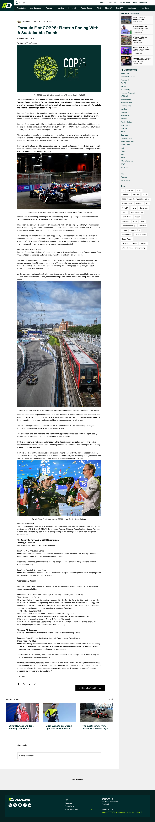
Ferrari (124, 230)
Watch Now (69, 806)
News (134, 208)
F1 (123, 190)
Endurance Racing (128, 226)
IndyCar (130, 190)
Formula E (21, 676)
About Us (68, 803)
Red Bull (144, 243)
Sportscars (144, 208)
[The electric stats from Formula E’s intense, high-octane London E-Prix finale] (96, 712)
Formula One (135, 230)
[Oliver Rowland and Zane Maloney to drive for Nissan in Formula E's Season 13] (22, 712)
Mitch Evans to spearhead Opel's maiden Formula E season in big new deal (59, 727)
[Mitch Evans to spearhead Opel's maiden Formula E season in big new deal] (59, 712)
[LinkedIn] (29, 805)
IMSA (142, 221)
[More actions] (100, 21)
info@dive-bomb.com (110, 802)
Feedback (105, 804)
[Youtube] (20, 805)
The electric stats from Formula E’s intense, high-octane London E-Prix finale (95, 727)
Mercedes (125, 221)
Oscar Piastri (126, 239)
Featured (142, 226)
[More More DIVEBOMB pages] (148, 2)
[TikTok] (25, 805)
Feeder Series (127, 204)
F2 (147, 204)
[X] (15, 805)
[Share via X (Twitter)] (24, 684)
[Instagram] (10, 805)
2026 (145, 195)
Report (137, 217)
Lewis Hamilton (140, 235)
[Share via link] (35, 684)
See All (110, 699)
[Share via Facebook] (18, 684)
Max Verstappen (137, 212)
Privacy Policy (107, 809)
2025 (139, 190)
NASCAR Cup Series (129, 243)
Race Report (126, 235)
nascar (124, 212)
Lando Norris (126, 217)
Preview (136, 195)
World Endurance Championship (133, 248)
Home (67, 800)
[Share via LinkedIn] (29, 684)
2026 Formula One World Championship (136, 199)
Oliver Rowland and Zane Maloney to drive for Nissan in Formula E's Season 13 (21, 727)
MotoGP (125, 208)
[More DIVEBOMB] (91, 809)
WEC (135, 221)
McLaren (139, 204)
